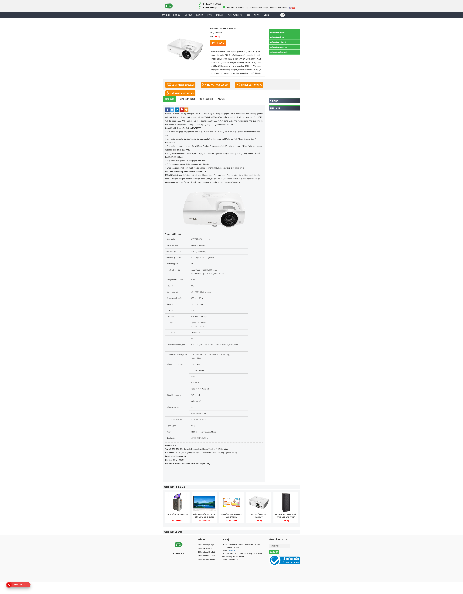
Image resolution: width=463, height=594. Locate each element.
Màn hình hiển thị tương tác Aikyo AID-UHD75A (204, 515)
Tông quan (169, 99)
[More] (186, 109)
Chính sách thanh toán (278, 47)
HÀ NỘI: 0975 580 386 (251, 85)
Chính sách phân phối (278, 42)
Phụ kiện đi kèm (206, 99)
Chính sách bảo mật (277, 32)
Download (222, 99)
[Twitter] (172, 109)
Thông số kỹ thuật (186, 99)
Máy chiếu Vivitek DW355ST (258, 515)
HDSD (248, 15)
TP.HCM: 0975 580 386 (217, 85)
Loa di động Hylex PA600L (177, 514)
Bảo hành (219, 15)
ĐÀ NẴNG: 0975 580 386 (182, 93)
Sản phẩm (188, 15)
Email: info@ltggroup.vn (182, 85)
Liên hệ (266, 15)
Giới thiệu (176, 15)
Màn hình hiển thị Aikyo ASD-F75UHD (231, 515)
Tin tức (257, 15)
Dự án (210, 15)
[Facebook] (167, 109)
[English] (290, 8)
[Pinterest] (182, 109)
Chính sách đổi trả (277, 37)
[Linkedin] (177, 109)
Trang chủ (166, 15)
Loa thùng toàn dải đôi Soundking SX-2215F (285, 515)
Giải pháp (199, 15)
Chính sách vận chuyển (278, 52)
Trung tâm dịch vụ (235, 15)
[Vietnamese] (293, 8)
